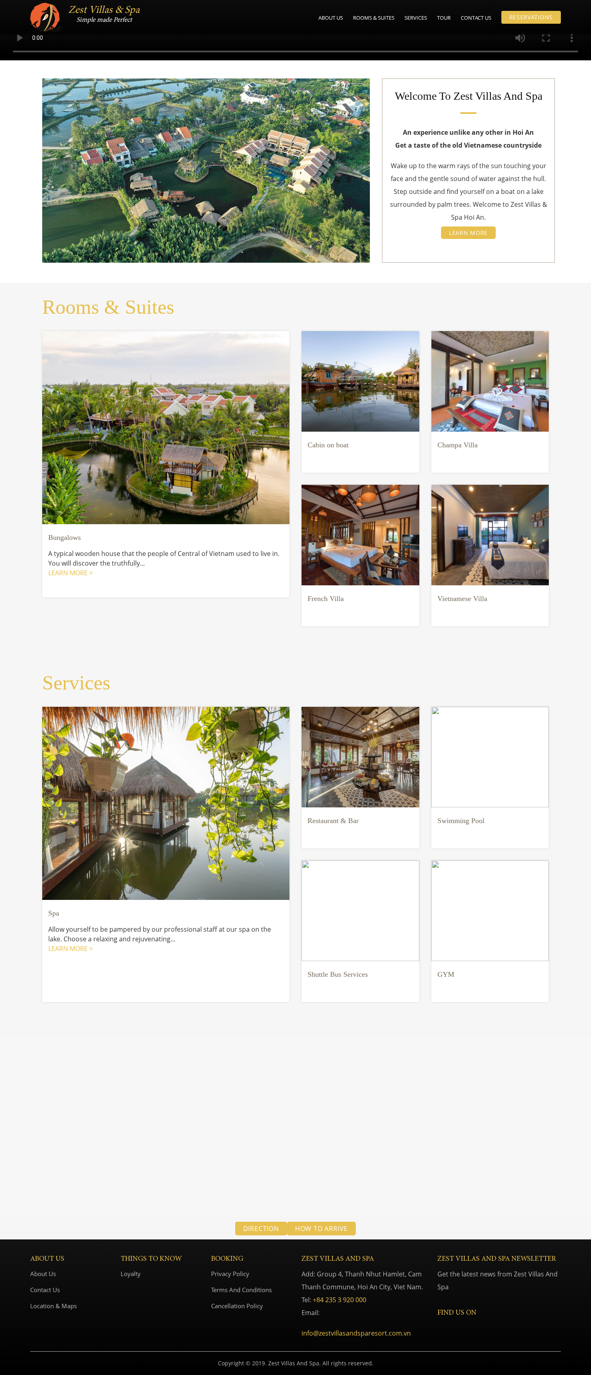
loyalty (131, 1274)
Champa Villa (457, 445)
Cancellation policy (237, 1306)
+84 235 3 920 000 (339, 1299)
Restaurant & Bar (333, 821)
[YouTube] (464, 1328)
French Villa (326, 599)
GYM (445, 974)
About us (330, 17)
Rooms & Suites (373, 17)
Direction (261, 1228)
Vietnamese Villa (462, 599)
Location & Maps (53, 1306)
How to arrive (321, 1228)
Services (415, 17)
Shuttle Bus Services (338, 974)
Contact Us (476, 17)
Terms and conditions (241, 1290)
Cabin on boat (328, 445)
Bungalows (64, 537)
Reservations (531, 17)
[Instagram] (453, 1328)
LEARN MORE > (70, 572)
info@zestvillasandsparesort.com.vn (356, 1333)
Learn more (468, 233)
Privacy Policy (230, 1274)
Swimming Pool (460, 821)
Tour (444, 17)
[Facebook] (441, 1328)
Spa (53, 913)
